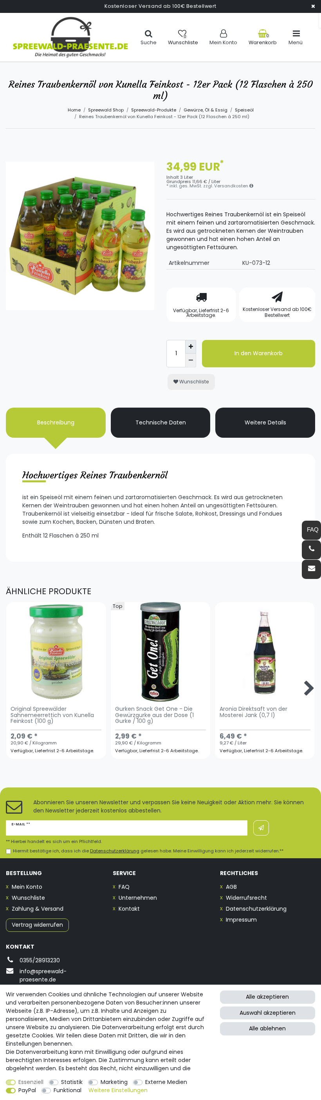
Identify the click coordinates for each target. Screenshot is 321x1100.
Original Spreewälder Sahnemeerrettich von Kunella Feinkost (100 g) (52, 715)
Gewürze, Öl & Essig (205, 110)
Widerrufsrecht (246, 898)
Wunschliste (193, 381)
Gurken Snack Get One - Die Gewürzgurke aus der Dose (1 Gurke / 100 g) (154, 715)
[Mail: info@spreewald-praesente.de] (311, 569)
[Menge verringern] (190, 360)
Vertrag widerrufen (37, 925)
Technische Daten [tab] (160, 422)
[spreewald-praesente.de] (70, 37)
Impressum (241, 920)
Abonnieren (261, 828)
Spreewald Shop (106, 110)
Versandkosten (231, 186)
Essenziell (30, 1082)
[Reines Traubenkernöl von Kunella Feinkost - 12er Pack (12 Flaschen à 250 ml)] (80, 236)
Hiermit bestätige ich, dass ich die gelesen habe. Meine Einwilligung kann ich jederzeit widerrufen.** (148, 851)
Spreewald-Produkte (153, 110)
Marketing (114, 1082)
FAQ (124, 887)
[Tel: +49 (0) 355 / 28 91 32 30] (311, 549)
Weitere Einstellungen (118, 1090)
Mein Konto (27, 887)
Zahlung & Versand (37, 909)
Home (74, 110)
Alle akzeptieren (267, 997)
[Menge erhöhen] (190, 347)
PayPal (27, 1090)
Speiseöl (244, 110)
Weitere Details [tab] (265, 422)
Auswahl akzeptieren (268, 1013)
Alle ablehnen (267, 1028)
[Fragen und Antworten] (311, 530)
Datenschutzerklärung (256, 909)
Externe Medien (166, 1082)
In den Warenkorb (258, 353)
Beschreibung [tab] (55, 422)
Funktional (67, 1090)
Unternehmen (138, 898)
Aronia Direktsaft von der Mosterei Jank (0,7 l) (253, 712)
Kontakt (129, 909)
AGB (231, 887)
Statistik (72, 1082)
